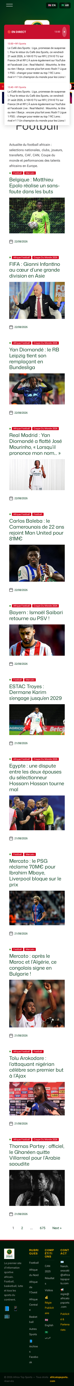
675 (42, 1228)
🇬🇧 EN (52, 5)
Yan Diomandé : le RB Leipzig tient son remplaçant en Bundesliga (34, 358)
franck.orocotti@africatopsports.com (65, 1275)
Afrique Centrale (33, 1304)
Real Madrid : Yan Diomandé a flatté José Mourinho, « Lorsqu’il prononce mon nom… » (35, 444)
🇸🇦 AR (65, 5)
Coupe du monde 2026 (45, 257)
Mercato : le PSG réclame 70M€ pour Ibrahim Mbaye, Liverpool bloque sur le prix (35, 872)
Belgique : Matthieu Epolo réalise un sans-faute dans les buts (34, 185)
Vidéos (49, 1290)
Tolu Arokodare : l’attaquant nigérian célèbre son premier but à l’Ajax (36, 1067)
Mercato (30, 173)
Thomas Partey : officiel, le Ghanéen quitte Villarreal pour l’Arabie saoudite (36, 1155)
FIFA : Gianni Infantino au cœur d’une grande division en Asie (34, 270)
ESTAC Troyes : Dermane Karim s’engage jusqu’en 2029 (35, 692)
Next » (57, 1228)
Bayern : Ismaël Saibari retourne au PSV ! (36, 615)
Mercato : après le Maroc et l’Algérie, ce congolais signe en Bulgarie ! (33, 964)
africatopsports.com (59, 1379)
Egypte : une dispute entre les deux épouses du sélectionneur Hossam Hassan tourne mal (36, 777)
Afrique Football (21, 257)
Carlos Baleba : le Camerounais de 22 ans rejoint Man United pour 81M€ (36, 529)
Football (17, 173)
